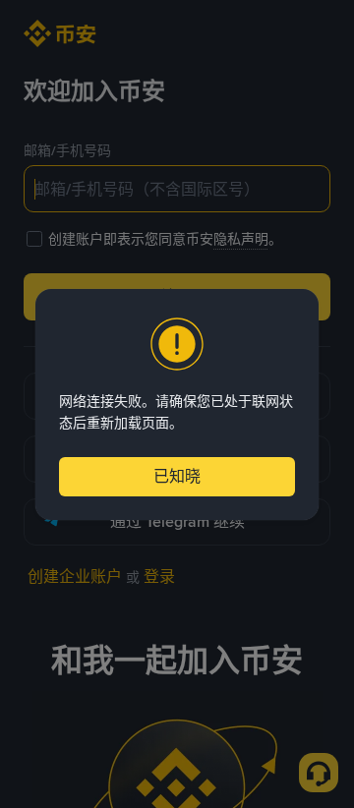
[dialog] (177, 404)
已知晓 (177, 476)
